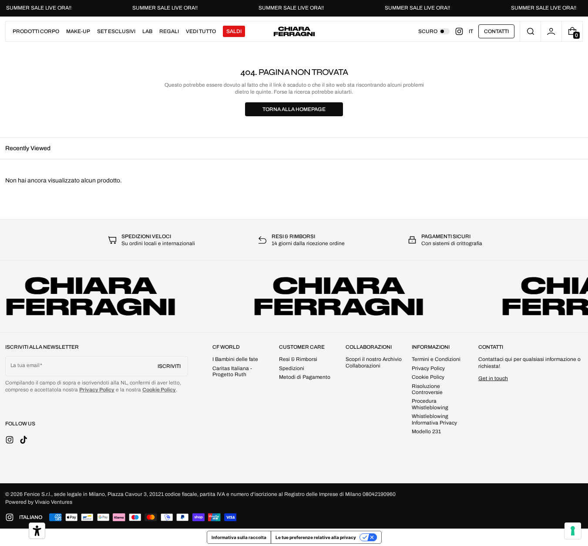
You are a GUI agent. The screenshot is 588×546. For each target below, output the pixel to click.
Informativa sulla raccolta (239, 537)
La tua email (25, 365)
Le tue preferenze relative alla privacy (316, 537)
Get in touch (493, 378)
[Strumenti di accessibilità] (37, 530)
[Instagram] (462, 31)
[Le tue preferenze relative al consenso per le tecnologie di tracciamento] (572, 530)
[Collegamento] (294, 8)
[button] (530, 31)
